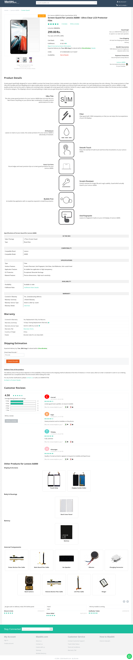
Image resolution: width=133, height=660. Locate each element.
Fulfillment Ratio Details (31, 287)
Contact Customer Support (76, 641)
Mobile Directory (41, 653)
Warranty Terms (29, 329)
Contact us (39, 644)
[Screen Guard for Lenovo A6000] (25, 35)
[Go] (51, 629)
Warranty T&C (72, 650)
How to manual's (105, 641)
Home (6, 10)
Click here (27, 306)
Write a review (74, 24)
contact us (29, 378)
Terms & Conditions (74, 647)
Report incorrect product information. (59, 46)
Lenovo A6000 (14, 10)
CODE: (50, 52)
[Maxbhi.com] (12, 2)
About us (39, 641)
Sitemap (38, 650)
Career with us (40, 647)
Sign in (6, 640)
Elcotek (76, 658)
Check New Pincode (10, 352)
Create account (9, 643)
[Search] (95, 3)
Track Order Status (73, 644)
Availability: (51, 55)
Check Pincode (13, 361)
